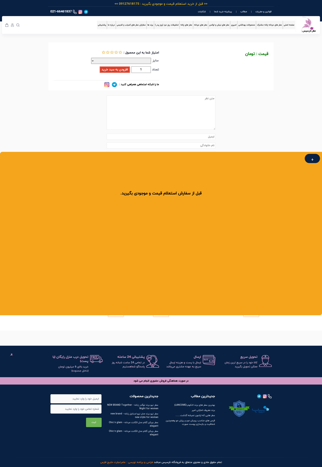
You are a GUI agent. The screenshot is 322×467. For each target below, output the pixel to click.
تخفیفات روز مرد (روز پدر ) (167, 25)
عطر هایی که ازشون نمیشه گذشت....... (195, 415)
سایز (155, 60)
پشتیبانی (102, 25)
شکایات (202, 11)
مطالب (243, 11)
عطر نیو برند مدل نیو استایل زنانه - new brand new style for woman (134, 415)
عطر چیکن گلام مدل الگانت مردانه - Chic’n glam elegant (133, 424)
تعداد (155, 70)
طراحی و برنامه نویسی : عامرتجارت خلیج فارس (126, 462)
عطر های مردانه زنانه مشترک (269, 25)
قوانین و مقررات (263, 11)
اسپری (233, 25)
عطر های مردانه (200, 25)
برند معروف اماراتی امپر (203, 410)
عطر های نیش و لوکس (219, 25)
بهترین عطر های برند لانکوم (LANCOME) (194, 405)
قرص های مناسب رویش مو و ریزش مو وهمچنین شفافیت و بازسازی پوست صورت (190, 422)
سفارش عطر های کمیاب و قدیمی (131, 25)
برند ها (150, 25)
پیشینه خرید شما (223, 11)
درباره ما (111, 25)
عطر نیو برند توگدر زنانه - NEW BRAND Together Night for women (132, 406)
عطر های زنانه (186, 25)
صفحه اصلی (289, 25)
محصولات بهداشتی (246, 25)
